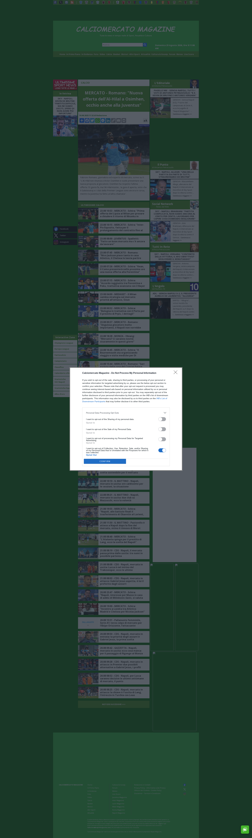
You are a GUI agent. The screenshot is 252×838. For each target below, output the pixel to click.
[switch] (162, 419)
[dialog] (126, 419)
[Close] (176, 373)
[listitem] (126, 412)
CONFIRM (105, 461)
